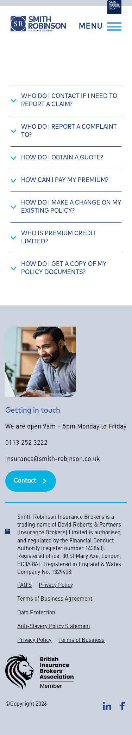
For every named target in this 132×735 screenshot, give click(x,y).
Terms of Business (81, 640)
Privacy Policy (56, 585)
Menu (91, 27)
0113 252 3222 (26, 443)
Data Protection (36, 613)
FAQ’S (24, 585)
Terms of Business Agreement (54, 599)
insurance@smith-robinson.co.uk (52, 459)
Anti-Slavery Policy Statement (53, 627)
